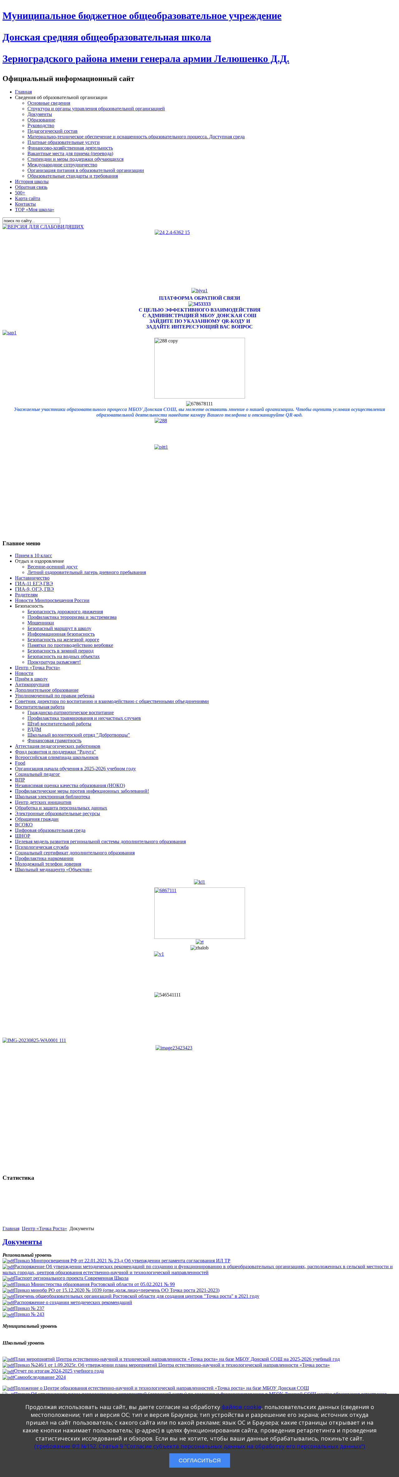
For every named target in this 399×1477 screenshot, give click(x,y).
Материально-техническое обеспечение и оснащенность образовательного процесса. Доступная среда (136, 136)
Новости (24, 673)
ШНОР (22, 836)
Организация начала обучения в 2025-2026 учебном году (75, 768)
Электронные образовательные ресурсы (57, 813)
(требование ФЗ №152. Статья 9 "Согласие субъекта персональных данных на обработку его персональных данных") (199, 1446)
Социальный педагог (37, 774)
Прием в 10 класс (33, 555)
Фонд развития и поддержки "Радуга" (55, 751)
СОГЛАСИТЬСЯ (200, 1460)
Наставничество (32, 578)
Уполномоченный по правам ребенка (54, 695)
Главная (23, 91)
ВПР (20, 779)
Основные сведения (48, 103)
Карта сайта (27, 198)
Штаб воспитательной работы (59, 723)
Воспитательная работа (40, 707)
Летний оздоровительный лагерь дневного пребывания (86, 572)
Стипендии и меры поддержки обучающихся (75, 159)
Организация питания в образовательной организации (85, 170)
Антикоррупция (32, 684)
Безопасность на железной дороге (63, 639)
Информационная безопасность (61, 634)
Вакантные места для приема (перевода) (70, 153)
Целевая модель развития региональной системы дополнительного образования (100, 841)
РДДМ (34, 729)
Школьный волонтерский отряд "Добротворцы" (78, 735)
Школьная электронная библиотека (52, 796)
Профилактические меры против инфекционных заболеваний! (82, 791)
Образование (41, 119)
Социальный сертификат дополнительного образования (75, 852)
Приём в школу (31, 678)
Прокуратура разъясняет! (54, 662)
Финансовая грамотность (54, 740)
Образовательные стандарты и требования (72, 176)
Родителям (26, 594)
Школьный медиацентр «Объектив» (53, 869)
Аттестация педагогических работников (57, 746)
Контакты (25, 204)
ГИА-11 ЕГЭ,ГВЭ (34, 583)
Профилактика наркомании (44, 858)
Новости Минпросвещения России (52, 600)
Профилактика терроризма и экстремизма (72, 617)
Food (20, 763)
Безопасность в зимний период (60, 650)
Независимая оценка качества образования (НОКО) (70, 785)
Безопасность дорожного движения (65, 611)
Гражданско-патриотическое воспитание (70, 712)
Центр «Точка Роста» (37, 667)
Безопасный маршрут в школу (59, 628)
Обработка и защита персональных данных (61, 807)
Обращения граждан (37, 819)
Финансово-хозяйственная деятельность (70, 148)
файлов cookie (241, 1407)
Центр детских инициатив (43, 802)
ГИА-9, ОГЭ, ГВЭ (34, 589)
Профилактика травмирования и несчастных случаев (84, 718)
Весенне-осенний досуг (52, 566)
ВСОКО (24, 824)
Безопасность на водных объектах (63, 656)
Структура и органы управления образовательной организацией (96, 108)
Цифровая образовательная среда (50, 830)
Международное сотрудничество (62, 164)
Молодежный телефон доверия (48, 864)
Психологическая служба (42, 847)
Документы (39, 114)
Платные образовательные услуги (63, 142)
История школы (32, 181)
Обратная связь (31, 187)
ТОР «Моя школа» (34, 209)
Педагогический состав (52, 131)
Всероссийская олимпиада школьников (57, 757)
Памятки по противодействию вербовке (70, 645)
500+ (20, 192)
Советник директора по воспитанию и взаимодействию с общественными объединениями (112, 701)
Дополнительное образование (47, 690)
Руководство (40, 125)
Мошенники (40, 622)
